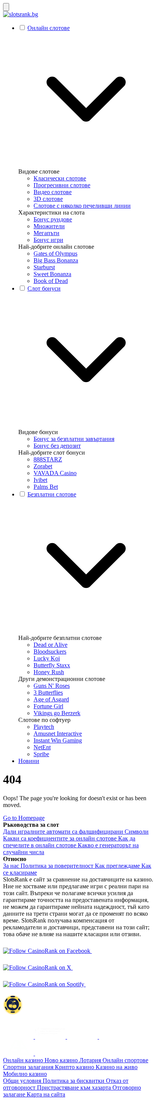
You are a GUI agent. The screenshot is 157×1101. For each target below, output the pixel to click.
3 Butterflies (48, 692)
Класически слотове (60, 178)
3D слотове (48, 199)
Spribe (41, 754)
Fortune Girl (48, 706)
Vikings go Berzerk (57, 713)
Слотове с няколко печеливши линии (82, 205)
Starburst (44, 267)
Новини (28, 761)
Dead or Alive (50, 644)
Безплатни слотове (51, 494)
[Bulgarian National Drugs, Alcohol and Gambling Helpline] (51, 1036)
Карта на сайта (46, 1094)
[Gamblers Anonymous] (19, 1053)
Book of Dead (51, 281)
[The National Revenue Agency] (19, 1036)
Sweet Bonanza (52, 274)
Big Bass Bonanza (56, 260)
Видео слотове (53, 192)
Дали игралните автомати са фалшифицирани (64, 831)
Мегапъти (46, 233)
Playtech (44, 726)
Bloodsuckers (50, 651)
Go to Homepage (24, 818)
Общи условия (23, 1080)
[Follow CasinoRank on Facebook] (47, 951)
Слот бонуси (44, 288)
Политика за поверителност (58, 865)
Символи (137, 831)
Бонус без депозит (57, 445)
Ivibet (40, 480)
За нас (12, 865)
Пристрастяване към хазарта (74, 1087)
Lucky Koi (47, 658)
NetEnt (42, 747)
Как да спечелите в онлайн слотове (69, 841)
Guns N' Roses (52, 685)
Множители (49, 226)
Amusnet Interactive (58, 733)
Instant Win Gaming (58, 740)
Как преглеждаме (118, 865)
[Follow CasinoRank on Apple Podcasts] (93, 984)
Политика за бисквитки (74, 1080)
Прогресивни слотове (62, 185)
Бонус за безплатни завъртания (74, 439)
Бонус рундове (53, 219)
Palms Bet (46, 486)
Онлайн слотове (48, 28)
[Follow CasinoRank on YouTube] (80, 967)
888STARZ (48, 459)
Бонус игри (48, 240)
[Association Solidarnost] (83, 1036)
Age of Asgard (51, 699)
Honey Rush (49, 672)
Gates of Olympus (55, 253)
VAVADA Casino (55, 473)
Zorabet (43, 466)
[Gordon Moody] (114, 1036)
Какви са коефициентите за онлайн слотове (60, 838)
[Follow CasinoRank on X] (38, 967)
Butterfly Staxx (52, 665)
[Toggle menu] (6, 7)
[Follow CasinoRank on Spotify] (44, 984)
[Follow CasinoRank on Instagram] (99, 951)
